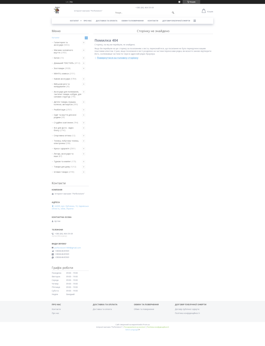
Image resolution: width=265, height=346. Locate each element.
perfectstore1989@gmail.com (67, 248)
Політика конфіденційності (187, 313)
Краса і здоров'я (61, 148)
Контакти (153, 20)
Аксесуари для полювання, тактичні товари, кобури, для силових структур (67, 94)
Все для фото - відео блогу (64, 129)
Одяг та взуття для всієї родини (65, 116)
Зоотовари (59, 68)
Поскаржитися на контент (134, 327)
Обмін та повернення (132, 20)
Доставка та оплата (106, 20)
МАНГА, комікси (61, 73)
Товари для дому (62, 166)
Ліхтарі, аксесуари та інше (63, 154)
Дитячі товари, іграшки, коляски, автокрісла (65, 103)
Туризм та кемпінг (62, 161)
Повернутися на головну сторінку (117, 57)
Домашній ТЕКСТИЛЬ (64, 63)
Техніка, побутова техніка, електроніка (66, 142)
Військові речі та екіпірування (62, 85)
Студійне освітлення (63, 122)
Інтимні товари (61, 172)
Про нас (88, 20)
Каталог (74, 20)
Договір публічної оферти (176, 20)
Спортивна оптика (62, 135)
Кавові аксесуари (62, 78)
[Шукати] (173, 12)
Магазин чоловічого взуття (63, 51)
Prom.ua (146, 324)
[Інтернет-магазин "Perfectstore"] (56, 11)
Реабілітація (59, 109)
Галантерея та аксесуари (61, 43)
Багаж (57, 57)
